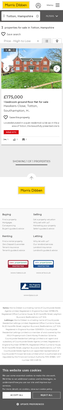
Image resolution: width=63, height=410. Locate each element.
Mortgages (7, 222)
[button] (31, 404)
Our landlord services (43, 244)
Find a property (9, 219)
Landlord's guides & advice (45, 250)
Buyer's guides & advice (13, 228)
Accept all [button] (16, 395)
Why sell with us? (41, 222)
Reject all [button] (46, 395)
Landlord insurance (42, 247)
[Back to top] (31, 190)
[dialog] (31, 387)
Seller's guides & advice (43, 228)
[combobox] (20, 16)
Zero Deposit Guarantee (13, 244)
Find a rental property (12, 241)
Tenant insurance (10, 247)
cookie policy (45, 389)
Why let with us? (41, 241)
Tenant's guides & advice (13, 250)
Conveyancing (9, 225)
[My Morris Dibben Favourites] (38, 7)
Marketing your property (44, 225)
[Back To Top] (31, 178)
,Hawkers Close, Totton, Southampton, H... (31, 96)
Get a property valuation (44, 219)
